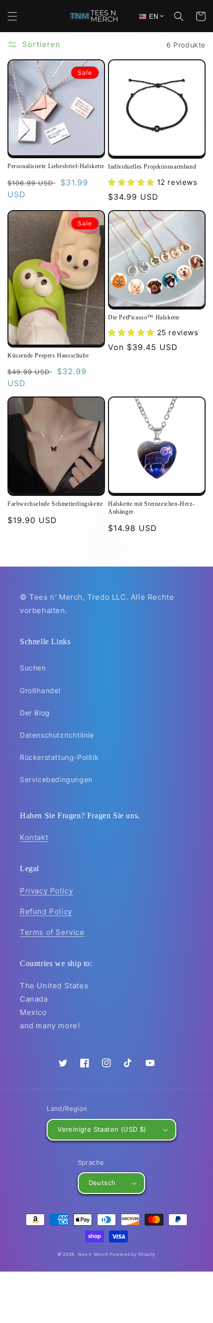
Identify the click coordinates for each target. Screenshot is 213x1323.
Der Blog (35, 712)
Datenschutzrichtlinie (57, 735)
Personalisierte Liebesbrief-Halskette (55, 166)
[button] (12, 16)
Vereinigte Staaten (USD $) (101, 1129)
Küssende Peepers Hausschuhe (48, 355)
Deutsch (102, 1183)
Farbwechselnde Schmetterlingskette (55, 503)
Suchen (33, 667)
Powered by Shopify (133, 1254)
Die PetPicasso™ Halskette (144, 317)
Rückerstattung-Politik (59, 757)
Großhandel (40, 690)
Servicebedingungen (56, 779)
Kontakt (34, 837)
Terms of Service (52, 932)
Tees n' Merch (92, 1254)
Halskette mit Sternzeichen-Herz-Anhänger (151, 507)
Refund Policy (46, 911)
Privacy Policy (46, 890)
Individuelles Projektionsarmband (152, 166)
